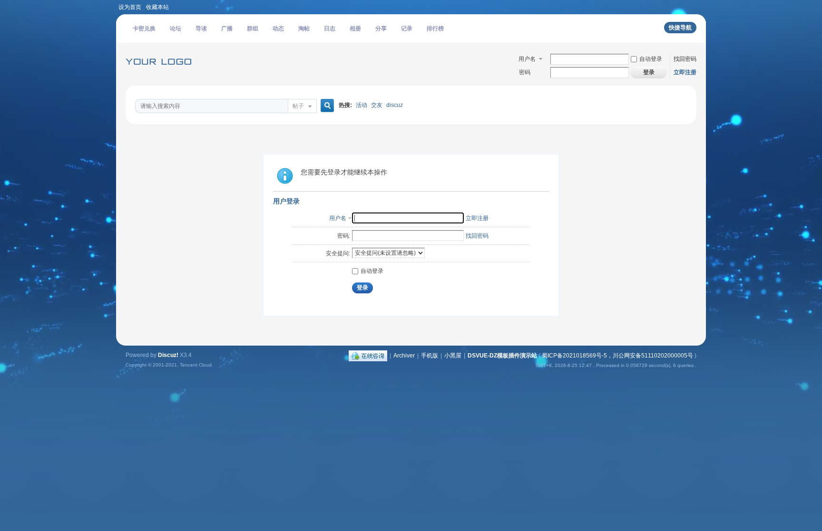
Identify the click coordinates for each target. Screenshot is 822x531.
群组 (252, 28)
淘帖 (304, 28)
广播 (227, 28)
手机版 (429, 355)
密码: (343, 235)
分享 (381, 28)
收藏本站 (157, 7)
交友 (376, 105)
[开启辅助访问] (703, 6)
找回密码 (685, 59)
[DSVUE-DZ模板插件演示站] (161, 74)
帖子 (298, 106)
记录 (406, 28)
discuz (394, 105)
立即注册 (685, 72)
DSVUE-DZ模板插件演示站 (502, 355)
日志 (329, 28)
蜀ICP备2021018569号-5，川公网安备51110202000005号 (617, 355)
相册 (355, 28)
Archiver (404, 355)
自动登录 (650, 59)
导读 (201, 28)
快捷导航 (680, 27)
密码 (524, 72)
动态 (278, 28)
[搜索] (326, 105)
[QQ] (368, 355)
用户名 (527, 59)
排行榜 (435, 28)
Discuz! (168, 355)
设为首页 (129, 7)
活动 (361, 105)
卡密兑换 (144, 28)
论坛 (175, 28)
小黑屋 (452, 355)
